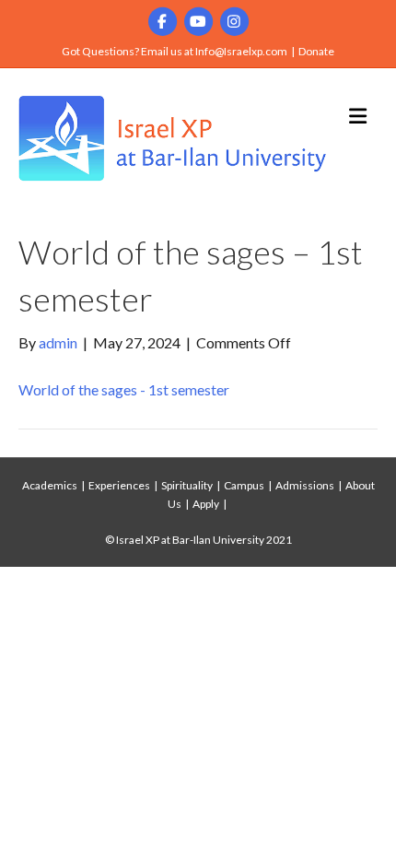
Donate (316, 51)
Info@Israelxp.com (241, 51)
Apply (205, 504)
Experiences (119, 485)
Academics (49, 485)
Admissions (304, 485)
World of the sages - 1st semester (123, 389)
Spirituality (187, 485)
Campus (244, 485)
